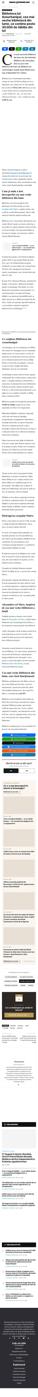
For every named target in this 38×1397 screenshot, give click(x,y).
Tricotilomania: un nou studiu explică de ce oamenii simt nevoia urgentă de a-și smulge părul (19, 1184)
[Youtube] (24, 1338)
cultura (27, 1025)
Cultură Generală (11, 977)
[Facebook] (19, 1085)
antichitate (13, 1025)
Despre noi (19, 1348)
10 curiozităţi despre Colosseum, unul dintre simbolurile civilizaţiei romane (10, 1039)
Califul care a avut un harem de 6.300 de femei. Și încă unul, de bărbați (18, 1195)
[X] (19, 1338)
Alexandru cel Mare (17, 619)
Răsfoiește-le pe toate (11, 792)
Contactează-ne (19, 1361)
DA (11, 771)
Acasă (3, 7)
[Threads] (28, 1338)
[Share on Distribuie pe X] (12, 49)
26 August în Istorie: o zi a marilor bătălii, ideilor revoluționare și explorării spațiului (18, 1204)
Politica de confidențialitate (19, 1355)
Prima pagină (19, 1345)
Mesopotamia (7, 179)
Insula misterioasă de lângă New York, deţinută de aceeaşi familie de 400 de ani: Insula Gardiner (21, 1284)
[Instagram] (14, 1338)
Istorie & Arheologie (12, 7)
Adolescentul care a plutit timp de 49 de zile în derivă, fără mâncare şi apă (28, 1039)
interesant (19, 1028)
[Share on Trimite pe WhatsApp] (19, 49)
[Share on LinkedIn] (32, 49)
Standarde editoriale (19, 1352)
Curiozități (5, 1028)
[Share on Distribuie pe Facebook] (5, 49)
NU (27, 771)
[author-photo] (19, 1059)
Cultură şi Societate (26, 977)
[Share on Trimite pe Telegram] (25, 49)
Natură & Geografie (11, 985)
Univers (30, 985)
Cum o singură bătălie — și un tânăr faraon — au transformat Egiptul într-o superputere (19, 1173)
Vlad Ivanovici (10, 34)
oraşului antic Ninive (10, 209)
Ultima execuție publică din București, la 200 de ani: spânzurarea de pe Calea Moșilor (21, 1262)
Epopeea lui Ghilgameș (20, 173)
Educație (12, 1028)
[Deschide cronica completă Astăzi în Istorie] (19, 1006)
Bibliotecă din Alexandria (12, 663)
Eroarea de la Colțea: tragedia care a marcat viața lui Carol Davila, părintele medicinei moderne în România (21, 1273)
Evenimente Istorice (10, 981)
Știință (23, 985)
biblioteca (20, 1025)
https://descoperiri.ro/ (19, 1064)
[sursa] (24, 308)
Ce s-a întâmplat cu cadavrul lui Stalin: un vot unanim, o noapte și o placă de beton (19, 1296)
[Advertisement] (19, 1392)
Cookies (19, 1358)
